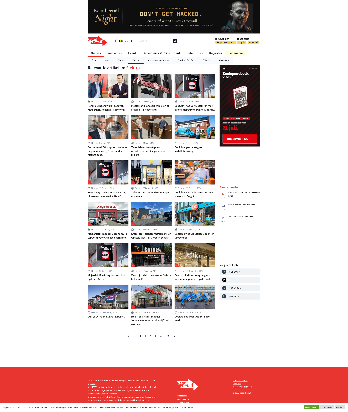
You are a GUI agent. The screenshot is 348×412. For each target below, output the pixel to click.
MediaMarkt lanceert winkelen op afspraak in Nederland (150, 107)
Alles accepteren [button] (311, 407)
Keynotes (215, 53)
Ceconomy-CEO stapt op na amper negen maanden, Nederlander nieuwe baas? (108, 150)
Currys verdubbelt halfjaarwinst (106, 316)
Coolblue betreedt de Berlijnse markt (192, 318)
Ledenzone (243, 39)
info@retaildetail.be (242, 386)
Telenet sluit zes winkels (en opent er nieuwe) (151, 194)
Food (94, 60)
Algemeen (224, 60)
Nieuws (96, 53)
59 (168, 335)
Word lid (253, 42)
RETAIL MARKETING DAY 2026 (241, 204)
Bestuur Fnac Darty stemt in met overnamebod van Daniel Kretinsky (195, 107)
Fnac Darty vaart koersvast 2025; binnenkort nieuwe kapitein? (107, 194)
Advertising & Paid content (162, 53)
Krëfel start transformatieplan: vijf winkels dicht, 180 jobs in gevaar (151, 235)
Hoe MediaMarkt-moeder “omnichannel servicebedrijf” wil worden (150, 320)
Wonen (121, 60)
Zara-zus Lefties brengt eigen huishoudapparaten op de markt (193, 277)
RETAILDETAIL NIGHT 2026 (241, 216)
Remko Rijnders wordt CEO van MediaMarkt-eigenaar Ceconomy (106, 107)
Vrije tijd (207, 60)
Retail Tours (195, 53)
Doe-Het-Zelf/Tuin (186, 60)
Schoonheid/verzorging (159, 60)
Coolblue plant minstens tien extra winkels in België (195, 194)
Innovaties (114, 53)
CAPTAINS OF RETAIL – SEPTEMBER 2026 (244, 194)
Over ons (237, 383)
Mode (107, 60)
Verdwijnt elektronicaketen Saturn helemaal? (151, 277)
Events (132, 53)
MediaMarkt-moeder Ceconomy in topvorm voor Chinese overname (107, 235)
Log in (242, 42)
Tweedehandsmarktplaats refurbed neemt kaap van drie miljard (148, 150)
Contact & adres (240, 380)
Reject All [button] (339, 407)
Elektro (135, 60)
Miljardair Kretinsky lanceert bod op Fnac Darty (106, 277)
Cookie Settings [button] (326, 407)
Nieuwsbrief (222, 39)
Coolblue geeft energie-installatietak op (188, 149)
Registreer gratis (225, 42)
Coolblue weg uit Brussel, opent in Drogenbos (194, 235)
